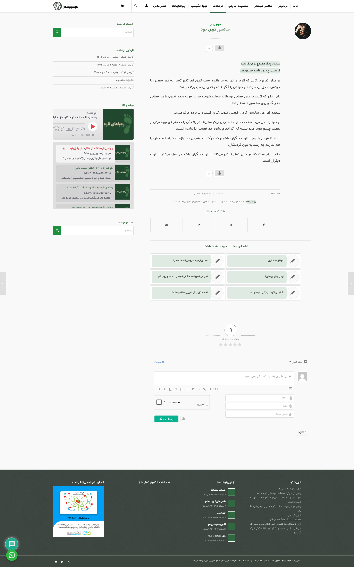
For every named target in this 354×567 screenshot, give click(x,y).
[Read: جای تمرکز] (231, 515)
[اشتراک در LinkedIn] (199, 225)
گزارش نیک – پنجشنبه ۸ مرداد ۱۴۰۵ (113, 72)
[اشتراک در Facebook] (264, 225)
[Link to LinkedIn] (62, 562)
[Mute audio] (83, 129)
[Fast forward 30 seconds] (62, 129)
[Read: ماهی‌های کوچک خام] (231, 503)
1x (69, 128)
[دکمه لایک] (219, 47)
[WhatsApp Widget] (12, 555)
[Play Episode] (92, 126)
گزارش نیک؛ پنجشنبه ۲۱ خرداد (117, 88)
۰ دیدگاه (219, 193)
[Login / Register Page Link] (146, 7)
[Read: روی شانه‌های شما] (231, 538)
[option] (93, 154)
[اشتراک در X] (231, 225)
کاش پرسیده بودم (217, 525)
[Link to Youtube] (56, 562)
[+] (215, 388)
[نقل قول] (193, 389)
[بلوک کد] (199, 389)
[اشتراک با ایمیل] (167, 225)
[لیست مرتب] (182, 389)
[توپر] (159, 389)
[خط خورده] (176, 389)
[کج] (164, 389)
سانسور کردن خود (237, 202)
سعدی (206, 202)
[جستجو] (135, 6)
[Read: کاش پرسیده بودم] (231, 526)
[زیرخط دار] (170, 389)
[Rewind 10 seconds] (77, 129)
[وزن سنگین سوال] (351, 283)
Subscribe (88, 135)
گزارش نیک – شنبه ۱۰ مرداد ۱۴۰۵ (115, 57)
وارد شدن (159, 362)
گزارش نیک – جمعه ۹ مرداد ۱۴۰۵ (115, 65)
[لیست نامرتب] (187, 389)
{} (210, 388)
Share (73, 135)
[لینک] (205, 389)
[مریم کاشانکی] (65, 6)
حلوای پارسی (215, 25)
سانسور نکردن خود (219, 202)
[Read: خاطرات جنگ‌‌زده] (231, 492)
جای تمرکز (221, 513)
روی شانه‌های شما (217, 536)
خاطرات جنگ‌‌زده (125, 80)
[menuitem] (295, 6)
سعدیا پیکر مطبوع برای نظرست (188, 202)
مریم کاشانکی (200, 193)
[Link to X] (68, 562)
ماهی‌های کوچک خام (215, 502)
